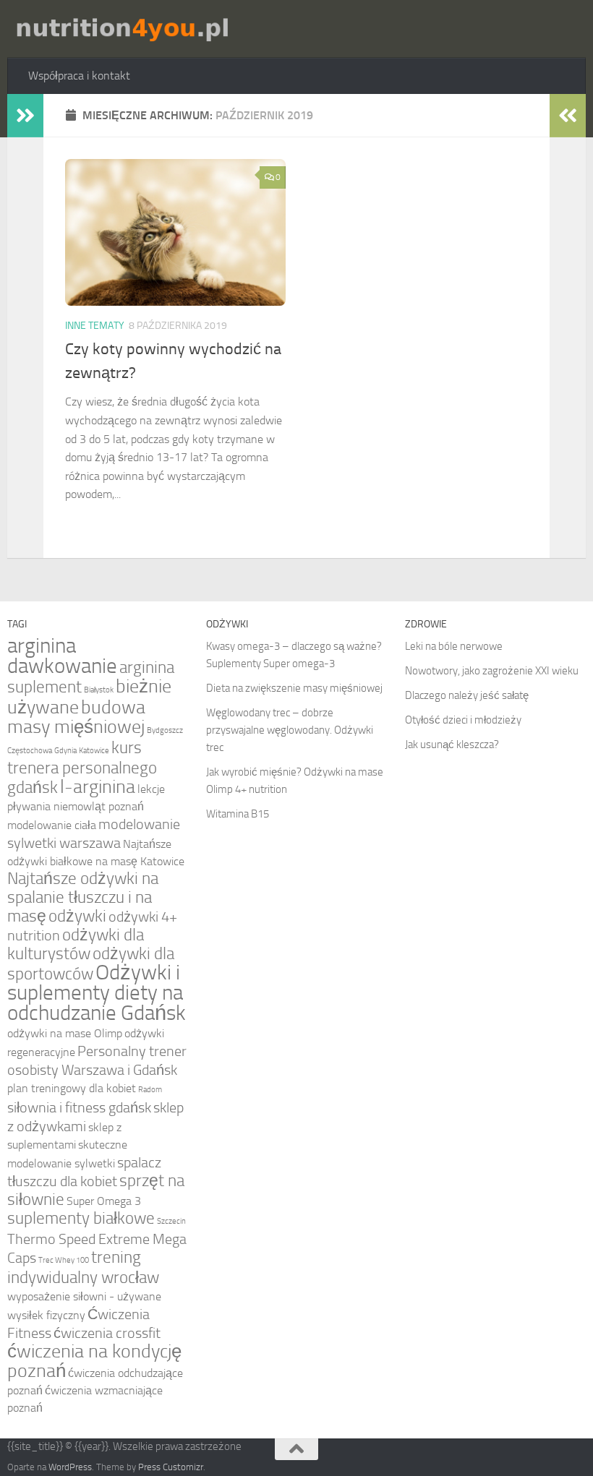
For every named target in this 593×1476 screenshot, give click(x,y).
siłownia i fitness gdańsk (79, 1107)
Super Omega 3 (104, 1201)
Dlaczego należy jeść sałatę (467, 695)
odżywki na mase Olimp (64, 1033)
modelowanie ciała (51, 825)
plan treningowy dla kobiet (71, 1088)
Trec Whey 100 (63, 1260)
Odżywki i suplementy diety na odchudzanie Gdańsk (96, 993)
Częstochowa (29, 750)
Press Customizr (170, 1467)
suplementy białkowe (81, 1218)
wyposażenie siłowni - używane (84, 1296)
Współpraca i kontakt (79, 75)
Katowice (94, 750)
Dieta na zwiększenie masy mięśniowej (294, 688)
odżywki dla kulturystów (75, 944)
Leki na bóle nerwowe (454, 646)
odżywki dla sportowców (90, 964)
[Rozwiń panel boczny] (25, 115)
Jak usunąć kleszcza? (452, 744)
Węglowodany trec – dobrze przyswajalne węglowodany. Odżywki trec (289, 730)
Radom (150, 1089)
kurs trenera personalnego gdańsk (82, 767)
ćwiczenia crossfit (107, 1333)
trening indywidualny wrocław (83, 1267)
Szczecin (171, 1221)
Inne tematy (94, 325)
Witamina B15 (237, 813)
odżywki (77, 916)
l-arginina (97, 787)
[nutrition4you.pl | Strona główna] (121, 29)
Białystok (99, 690)
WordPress (70, 1467)
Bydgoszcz (165, 730)
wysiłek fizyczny (46, 1315)
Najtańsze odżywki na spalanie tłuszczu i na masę (82, 897)
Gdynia (65, 750)
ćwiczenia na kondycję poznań (94, 1361)
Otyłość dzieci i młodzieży (463, 719)
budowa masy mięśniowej (76, 717)
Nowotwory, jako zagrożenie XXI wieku (492, 670)
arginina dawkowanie (62, 656)
